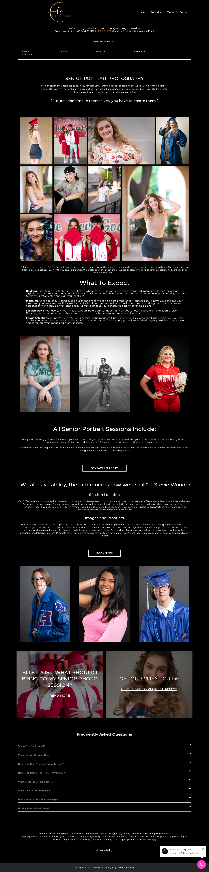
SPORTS (63, 51)
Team (170, 12)
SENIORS (26, 51)
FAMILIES (100, 51)
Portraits (156, 12)
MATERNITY (139, 51)
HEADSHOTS (28, 54)
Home (141, 12)
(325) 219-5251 (106, 31)
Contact (184, 12)
